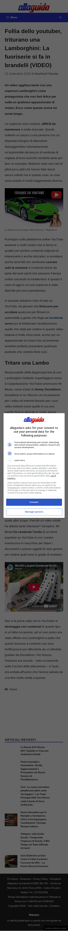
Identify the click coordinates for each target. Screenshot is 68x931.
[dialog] (34, 465)
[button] (34, 460)
